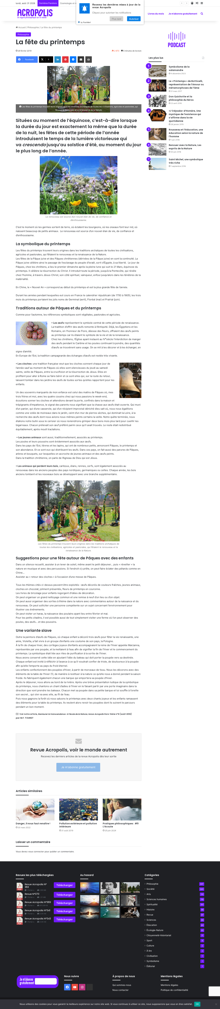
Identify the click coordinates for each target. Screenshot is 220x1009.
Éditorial (151, 966)
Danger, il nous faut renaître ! (33, 823)
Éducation (152, 925)
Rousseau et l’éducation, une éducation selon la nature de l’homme (186, 133)
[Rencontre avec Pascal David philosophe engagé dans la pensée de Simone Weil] (110, 888)
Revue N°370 (32, 894)
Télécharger (64, 885)
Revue (150, 914)
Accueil (22, 27)
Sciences (151, 920)
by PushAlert (86, 22)
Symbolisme (153, 961)
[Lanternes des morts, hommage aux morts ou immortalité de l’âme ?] (130, 887)
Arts (149, 894)
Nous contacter (120, 990)
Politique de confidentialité (174, 990)
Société (150, 889)
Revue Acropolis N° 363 (36, 886)
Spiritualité (152, 904)
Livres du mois (156, 13)
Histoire (150, 909)
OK (197, 1004)
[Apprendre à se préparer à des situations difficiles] (89, 913)
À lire (149, 950)
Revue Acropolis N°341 (37, 910)
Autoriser (134, 18)
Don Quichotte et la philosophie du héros (181, 98)
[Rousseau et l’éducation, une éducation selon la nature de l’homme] (157, 134)
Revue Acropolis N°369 (38, 902)
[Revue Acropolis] (35, 13)
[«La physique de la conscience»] (89, 887)
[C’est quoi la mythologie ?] (130, 900)
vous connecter (36, 851)
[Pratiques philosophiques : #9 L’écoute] (122, 809)
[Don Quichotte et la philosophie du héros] (157, 101)
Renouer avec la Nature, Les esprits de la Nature (185, 146)
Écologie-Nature (155, 930)
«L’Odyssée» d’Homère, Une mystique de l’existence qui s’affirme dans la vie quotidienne (185, 116)
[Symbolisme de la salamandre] (157, 71)
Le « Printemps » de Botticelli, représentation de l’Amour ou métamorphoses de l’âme (186, 84)
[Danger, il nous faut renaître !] (35, 809)
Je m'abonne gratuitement (78, 767)
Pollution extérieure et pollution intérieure (78, 825)
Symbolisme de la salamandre (179, 68)
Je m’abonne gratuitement (182, 13)
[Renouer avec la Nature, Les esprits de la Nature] (157, 149)
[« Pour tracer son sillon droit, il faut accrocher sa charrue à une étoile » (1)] (89, 900)
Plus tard (116, 18)
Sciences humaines (157, 899)
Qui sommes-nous (121, 985)
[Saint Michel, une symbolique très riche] (157, 164)
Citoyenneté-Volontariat (159, 935)
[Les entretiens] (110, 900)
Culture (150, 945)
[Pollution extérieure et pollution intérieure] (78, 809)
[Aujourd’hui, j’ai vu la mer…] (110, 912)
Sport (149, 940)
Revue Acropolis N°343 (38, 918)
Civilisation (152, 956)
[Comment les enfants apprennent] (130, 912)
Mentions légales (169, 985)
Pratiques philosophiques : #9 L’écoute (121, 825)
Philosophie (33, 27)
